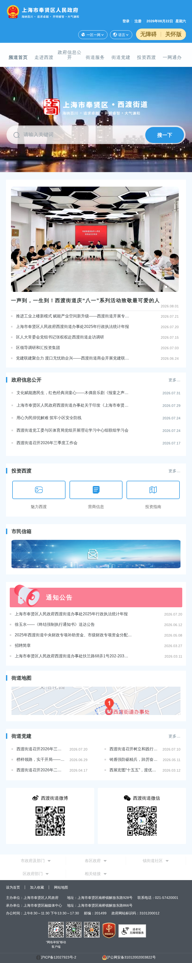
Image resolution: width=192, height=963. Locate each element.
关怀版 (173, 34)
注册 (138, 21)
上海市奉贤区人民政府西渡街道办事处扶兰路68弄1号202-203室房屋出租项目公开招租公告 (73, 656)
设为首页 (13, 887)
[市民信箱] (96, 554)
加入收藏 (37, 887)
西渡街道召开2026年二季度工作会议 (41, 770)
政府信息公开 (70, 55)
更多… (174, 380)
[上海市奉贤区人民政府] (44, 11)
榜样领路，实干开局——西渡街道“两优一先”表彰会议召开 (41, 759)
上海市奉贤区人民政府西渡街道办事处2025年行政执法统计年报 (72, 326)
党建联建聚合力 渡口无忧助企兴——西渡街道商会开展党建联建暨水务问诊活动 (73, 358)
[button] (166, 287)
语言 (121, 35)
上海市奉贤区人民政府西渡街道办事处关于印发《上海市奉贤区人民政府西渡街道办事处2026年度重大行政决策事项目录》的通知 (73, 405)
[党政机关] (109, 930)
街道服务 (95, 57)
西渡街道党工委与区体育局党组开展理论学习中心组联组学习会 (72, 430)
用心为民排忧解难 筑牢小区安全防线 (49, 418)
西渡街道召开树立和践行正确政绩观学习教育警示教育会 (134, 749)
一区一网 (93, 35)
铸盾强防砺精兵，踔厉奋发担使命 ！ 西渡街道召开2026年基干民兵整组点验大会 (134, 759)
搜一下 (164, 135)
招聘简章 (23, 645)
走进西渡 (44, 57)
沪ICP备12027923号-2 (58, 957)
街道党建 (121, 57)
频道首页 (18, 57)
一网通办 (172, 57)
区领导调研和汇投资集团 (38, 347)
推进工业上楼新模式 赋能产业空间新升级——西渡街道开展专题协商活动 (73, 316)
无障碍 (148, 34)
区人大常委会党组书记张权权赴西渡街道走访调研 (60, 337)
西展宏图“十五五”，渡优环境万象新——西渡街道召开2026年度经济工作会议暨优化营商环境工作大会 (134, 770)
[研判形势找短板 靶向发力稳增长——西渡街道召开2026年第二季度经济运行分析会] (95, 239)
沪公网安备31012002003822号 (131, 957)
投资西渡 (146, 57)
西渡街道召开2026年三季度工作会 (47, 443)
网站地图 (61, 887)
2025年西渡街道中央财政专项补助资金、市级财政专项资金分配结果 (73, 635)
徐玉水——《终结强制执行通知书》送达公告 (55, 624)
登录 (126, 21)
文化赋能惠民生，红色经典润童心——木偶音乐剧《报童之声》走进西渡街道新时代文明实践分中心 (73, 393)
